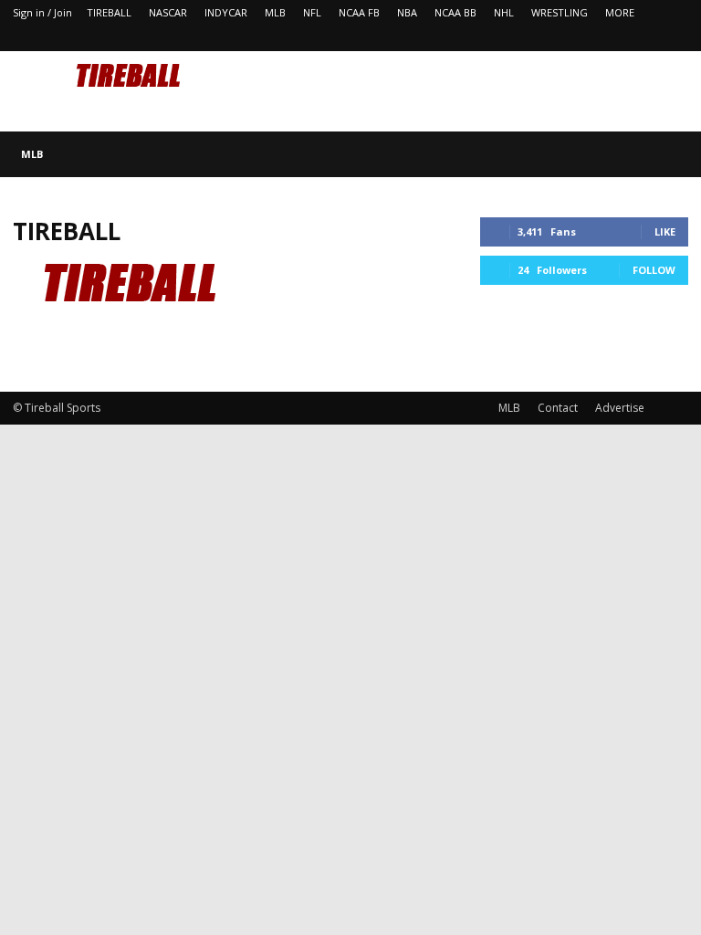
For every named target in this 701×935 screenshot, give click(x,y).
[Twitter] (674, 38)
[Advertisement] (473, 91)
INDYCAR (225, 12)
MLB (275, 12)
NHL (504, 12)
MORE (619, 12)
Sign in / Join (42, 12)
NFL (312, 12)
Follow (654, 270)
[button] (666, 154)
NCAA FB (359, 12)
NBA (407, 12)
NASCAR (168, 12)
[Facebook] (644, 38)
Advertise (619, 407)
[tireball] (143, 349)
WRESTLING (559, 12)
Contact (558, 407)
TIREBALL (109, 12)
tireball (66, 231)
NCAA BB (455, 12)
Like (664, 231)
